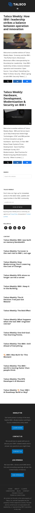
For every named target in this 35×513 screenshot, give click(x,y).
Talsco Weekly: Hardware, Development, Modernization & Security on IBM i (15, 98)
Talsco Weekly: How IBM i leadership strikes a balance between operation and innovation (17, 22)
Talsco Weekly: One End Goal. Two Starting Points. (17, 333)
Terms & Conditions (17, 495)
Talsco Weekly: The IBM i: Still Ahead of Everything (17, 345)
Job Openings (17, 475)
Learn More (17, 428)
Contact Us (17, 451)
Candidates (10, 491)
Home (10, 489)
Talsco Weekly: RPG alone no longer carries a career (17, 276)
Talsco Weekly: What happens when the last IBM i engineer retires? (17, 321)
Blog (19, 491)
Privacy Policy (13, 214)
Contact (26, 491)
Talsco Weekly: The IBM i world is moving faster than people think (17, 368)
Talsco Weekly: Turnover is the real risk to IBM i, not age (17, 252)
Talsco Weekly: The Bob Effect (17, 310)
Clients (24, 489)
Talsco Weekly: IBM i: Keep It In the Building (16, 287)
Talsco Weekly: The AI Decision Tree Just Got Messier (14, 299)
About (17, 489)
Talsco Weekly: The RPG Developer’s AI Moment (14, 380)
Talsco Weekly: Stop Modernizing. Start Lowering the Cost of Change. (17, 264)
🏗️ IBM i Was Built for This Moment (16, 356)
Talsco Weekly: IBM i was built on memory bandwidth (17, 241)
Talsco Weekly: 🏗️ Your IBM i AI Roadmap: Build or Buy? (17, 391)
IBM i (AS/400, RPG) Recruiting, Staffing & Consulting (17, 4)
